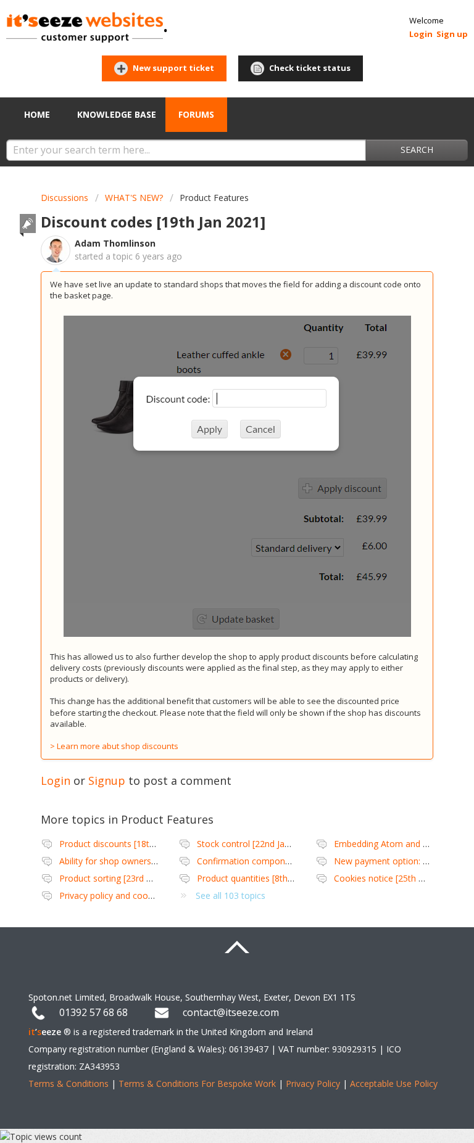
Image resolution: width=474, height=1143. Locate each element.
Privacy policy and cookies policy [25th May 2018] (158, 895)
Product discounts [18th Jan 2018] (126, 844)
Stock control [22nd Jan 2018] (256, 844)
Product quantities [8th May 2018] (265, 878)
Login (55, 780)
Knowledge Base (116, 114)
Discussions (64, 197)
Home (37, 114)
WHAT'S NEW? (134, 197)
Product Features (214, 197)
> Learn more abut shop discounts (114, 746)
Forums (196, 114)
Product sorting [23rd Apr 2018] (122, 878)
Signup (106, 780)
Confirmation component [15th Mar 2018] (281, 861)
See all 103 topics (230, 895)
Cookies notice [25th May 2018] (397, 878)
